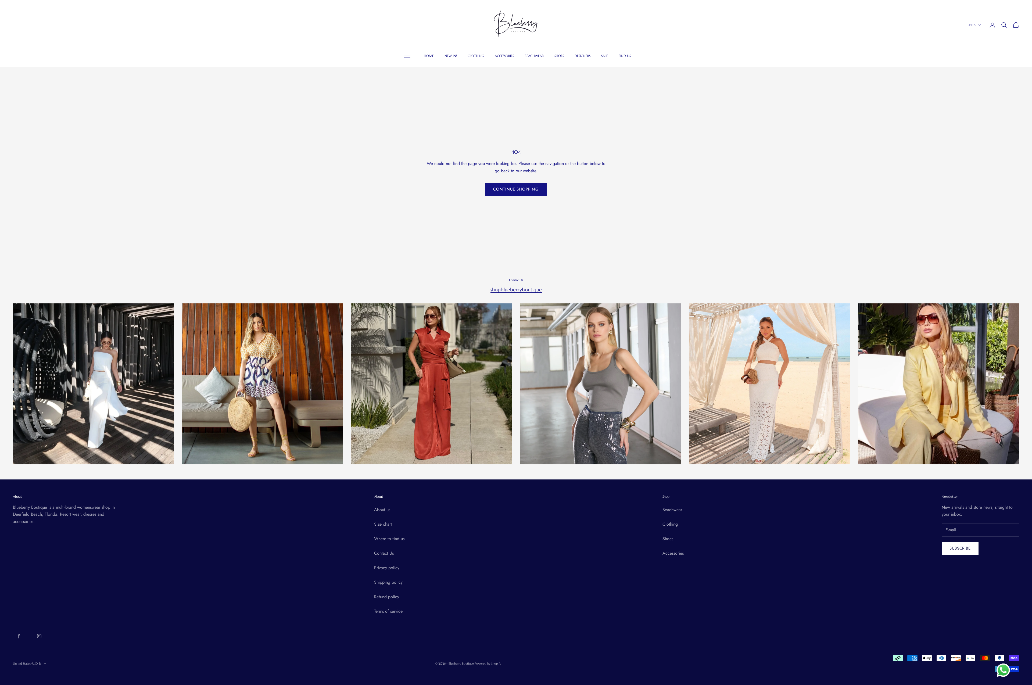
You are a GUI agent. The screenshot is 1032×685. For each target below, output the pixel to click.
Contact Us (384, 553)
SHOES (559, 56)
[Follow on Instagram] (39, 636)
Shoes (667, 539)
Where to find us (389, 539)
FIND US (625, 56)
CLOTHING (476, 56)
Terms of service (388, 611)
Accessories (673, 553)
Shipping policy (388, 582)
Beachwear (672, 510)
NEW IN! (451, 56)
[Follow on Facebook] (19, 636)
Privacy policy (386, 568)
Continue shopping (516, 189)
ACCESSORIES (504, 56)
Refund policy (386, 597)
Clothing (670, 524)
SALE (604, 56)
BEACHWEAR (534, 56)
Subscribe (960, 548)
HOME (429, 56)
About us (382, 510)
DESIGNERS (582, 56)
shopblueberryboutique (516, 289)
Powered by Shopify (488, 663)
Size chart (383, 524)
